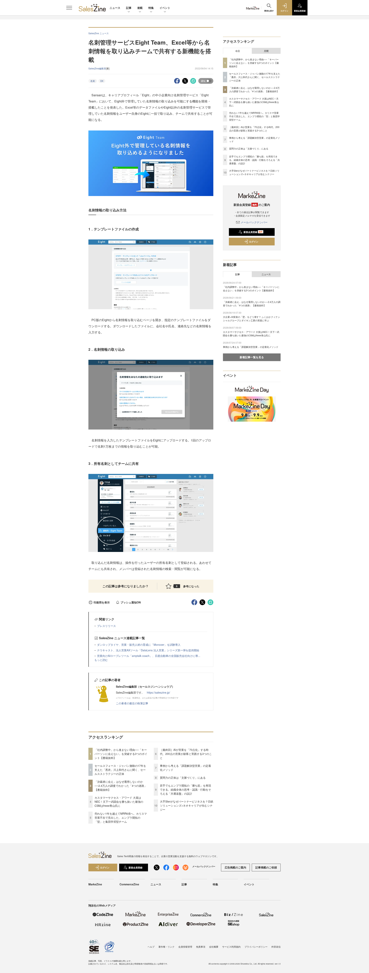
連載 (140, 8)
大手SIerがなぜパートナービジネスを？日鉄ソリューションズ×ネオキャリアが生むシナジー (186, 805)
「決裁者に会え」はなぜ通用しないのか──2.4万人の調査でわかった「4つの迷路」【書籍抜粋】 (121, 786)
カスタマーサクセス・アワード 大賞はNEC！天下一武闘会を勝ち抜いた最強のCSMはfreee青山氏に (119, 802)
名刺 (92, 80)
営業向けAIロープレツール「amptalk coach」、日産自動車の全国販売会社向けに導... (148, 656)
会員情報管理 (185, 946)
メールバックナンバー (254, 222)
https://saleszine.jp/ (158, 692)
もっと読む (101, 660)
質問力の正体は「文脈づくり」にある (183, 777)
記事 (128, 8)
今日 (237, 51)
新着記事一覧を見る (252, 357)
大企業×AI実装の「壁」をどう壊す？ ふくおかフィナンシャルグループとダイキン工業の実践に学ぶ (251, 318)
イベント (165, 8)
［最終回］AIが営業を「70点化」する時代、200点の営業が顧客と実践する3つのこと (186, 754)
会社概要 (213, 946)
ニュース (115, 8)
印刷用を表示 (102, 602)
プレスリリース (106, 626)
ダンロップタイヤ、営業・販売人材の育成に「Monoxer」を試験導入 (138, 644)
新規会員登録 (253, 232)
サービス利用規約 (231, 946)
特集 (151, 8)
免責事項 (200, 946)
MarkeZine (95, 884)
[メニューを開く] (69, 7)
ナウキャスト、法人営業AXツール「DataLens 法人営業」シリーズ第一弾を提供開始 (148, 650)
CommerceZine (129, 884)
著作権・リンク (166, 946)
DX (101, 80)
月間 (266, 51)
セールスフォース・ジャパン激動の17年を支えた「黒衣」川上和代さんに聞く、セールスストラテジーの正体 (120, 770)
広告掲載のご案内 (235, 867)
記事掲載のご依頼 (266, 867)
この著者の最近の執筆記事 (132, 703)
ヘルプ (151, 946)
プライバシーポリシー (256, 946)
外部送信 (276, 946)
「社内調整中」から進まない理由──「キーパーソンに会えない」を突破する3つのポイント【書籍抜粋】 (121, 754)
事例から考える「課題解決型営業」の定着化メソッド (250, 346)
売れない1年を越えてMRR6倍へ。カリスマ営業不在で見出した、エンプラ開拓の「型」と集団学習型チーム (121, 817)
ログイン (253, 241)
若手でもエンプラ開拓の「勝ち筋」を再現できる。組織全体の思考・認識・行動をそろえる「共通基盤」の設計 (185, 789)
